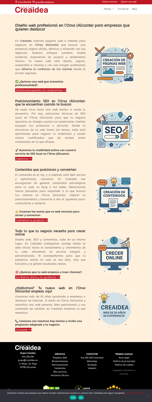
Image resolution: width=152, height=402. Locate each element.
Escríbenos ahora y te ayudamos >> (38, 277)
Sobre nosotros (109, 1)
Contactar (123, 9)
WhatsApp (92, 361)
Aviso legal (124, 357)
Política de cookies (124, 365)
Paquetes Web (60, 357)
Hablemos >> (24, 158)
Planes (107, 9)
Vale (73, 397)
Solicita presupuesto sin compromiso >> (41, 90)
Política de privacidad (124, 361)
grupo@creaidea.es (43, 2)
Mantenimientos (60, 361)
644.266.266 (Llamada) (92, 357)
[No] (148, 395)
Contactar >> (23, 329)
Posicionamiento (60, 365)
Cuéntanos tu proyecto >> (32, 220)
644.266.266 (23, 2)
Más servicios (60, 372)
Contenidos (59, 368)
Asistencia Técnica (60, 375)
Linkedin (92, 368)
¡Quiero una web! (129, 1)
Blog (134, 9)
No (81, 397)
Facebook (92, 365)
